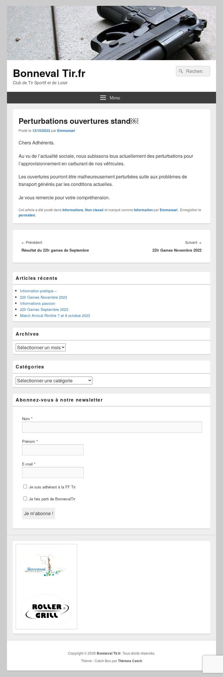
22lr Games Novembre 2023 (43, 297)
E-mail (28, 464)
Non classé (94, 209)
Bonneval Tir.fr (49, 72)
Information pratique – (38, 290)
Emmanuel (66, 130)
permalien (27, 215)
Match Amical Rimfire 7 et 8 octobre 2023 (55, 315)
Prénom (30, 441)
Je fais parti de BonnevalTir (51, 499)
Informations (72, 209)
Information (143, 209)
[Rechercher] (180, 71)
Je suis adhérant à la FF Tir (51, 487)
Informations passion (37, 303)
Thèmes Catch (130, 660)
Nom (27, 418)
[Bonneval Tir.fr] (111, 58)
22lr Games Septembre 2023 (44, 309)
